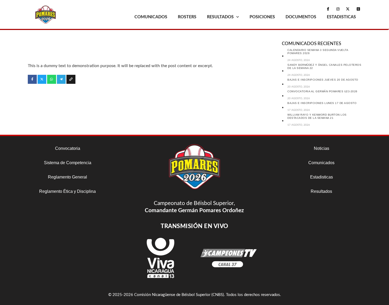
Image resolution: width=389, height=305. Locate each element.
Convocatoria (67, 148)
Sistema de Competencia (67, 162)
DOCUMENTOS (301, 17)
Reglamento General (67, 177)
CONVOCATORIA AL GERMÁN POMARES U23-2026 (322, 91)
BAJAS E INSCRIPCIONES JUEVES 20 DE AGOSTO (322, 79)
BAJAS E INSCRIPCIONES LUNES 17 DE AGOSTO (321, 103)
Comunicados (321, 162)
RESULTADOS (220, 17)
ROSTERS (187, 17)
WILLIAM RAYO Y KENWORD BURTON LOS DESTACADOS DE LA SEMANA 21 (317, 116)
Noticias (321, 148)
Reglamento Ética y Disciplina (67, 191)
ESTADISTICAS (341, 17)
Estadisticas (321, 177)
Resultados (321, 191)
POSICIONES (262, 17)
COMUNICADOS (150, 17)
